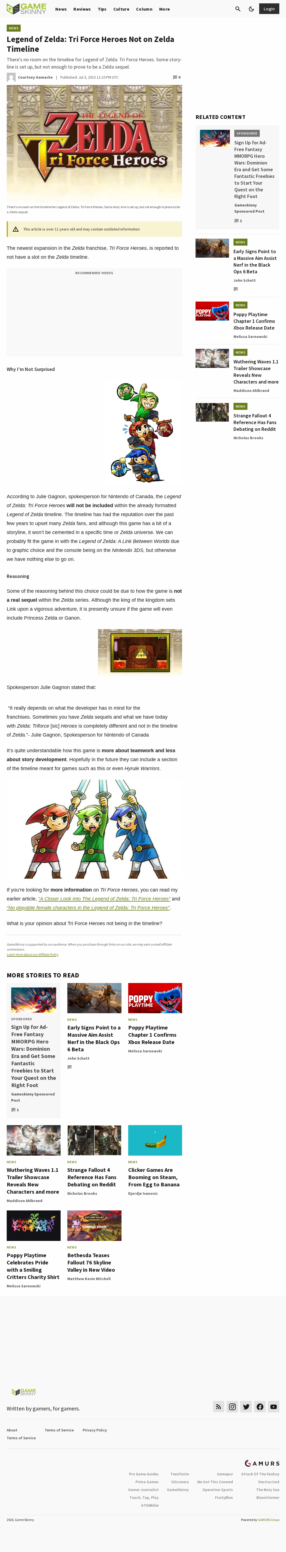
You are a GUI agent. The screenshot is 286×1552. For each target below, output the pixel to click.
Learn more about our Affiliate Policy (32, 954)
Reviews (82, 9)
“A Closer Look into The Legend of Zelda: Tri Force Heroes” (104, 899)
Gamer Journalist (143, 1489)
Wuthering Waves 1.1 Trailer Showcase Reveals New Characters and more (33, 1180)
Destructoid (268, 1481)
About (12, 1430)
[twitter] (246, 1406)
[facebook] (260, 1406)
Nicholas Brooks (82, 1193)
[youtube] (274, 1406)
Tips (102, 9)
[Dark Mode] (251, 9)
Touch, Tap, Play (144, 1497)
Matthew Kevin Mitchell (89, 1278)
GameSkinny (178, 1489)
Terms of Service (59, 1430)
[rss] (218, 1406)
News (61, 9)
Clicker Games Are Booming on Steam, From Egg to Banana (154, 1177)
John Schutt (78, 1058)
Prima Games (147, 1481)
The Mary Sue (267, 1489)
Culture (121, 9)
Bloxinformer (267, 1497)
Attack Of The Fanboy (260, 1473)
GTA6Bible (150, 1505)
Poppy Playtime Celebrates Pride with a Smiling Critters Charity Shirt (33, 1266)
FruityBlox (224, 1497)
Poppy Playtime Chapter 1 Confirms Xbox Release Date (152, 1034)
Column (144, 9)
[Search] (238, 9)
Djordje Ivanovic (143, 1193)
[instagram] (232, 1406)
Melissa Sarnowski (145, 1051)
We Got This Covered (215, 1481)
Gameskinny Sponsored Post (33, 1097)
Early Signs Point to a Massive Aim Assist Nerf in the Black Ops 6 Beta (94, 1038)
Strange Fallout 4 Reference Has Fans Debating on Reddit (91, 1177)
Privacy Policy (95, 1430)
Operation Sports (217, 1489)
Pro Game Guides (144, 1473)
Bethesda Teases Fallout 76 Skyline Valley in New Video (91, 1262)
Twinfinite (179, 1473)
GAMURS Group (268, 1520)
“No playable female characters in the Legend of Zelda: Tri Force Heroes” (88, 908)
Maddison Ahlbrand (24, 1200)
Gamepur (225, 1473)
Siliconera (180, 1481)
